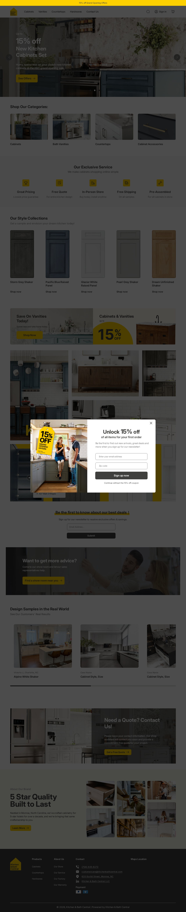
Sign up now (121, 475)
